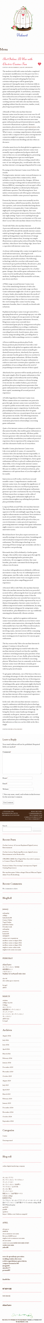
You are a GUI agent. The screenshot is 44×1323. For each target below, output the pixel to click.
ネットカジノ (7, 1016)
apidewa (5, 1212)
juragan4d (6, 1266)
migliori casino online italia (11, 947)
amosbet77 (6, 1268)
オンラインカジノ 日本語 (11, 967)
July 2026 (6, 1040)
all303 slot (6, 1019)
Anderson (28, 67)
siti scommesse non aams (11, 1234)
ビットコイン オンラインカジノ (13, 1014)
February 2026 (7, 1058)
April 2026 (6, 1049)
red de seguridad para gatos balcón (15, 1261)
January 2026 (7, 1063)
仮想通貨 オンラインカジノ (12, 1010)
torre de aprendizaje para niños (13, 1257)
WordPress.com (22, 1322)
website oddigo (8, 1196)
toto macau (6, 1296)
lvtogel (5, 985)
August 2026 (7, 1036)
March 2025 (6, 1094)
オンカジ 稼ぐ (7, 1189)
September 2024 (8, 1121)
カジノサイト (7, 1007)
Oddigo (5, 1005)
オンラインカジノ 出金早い (12, 1184)
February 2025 (7, 1099)
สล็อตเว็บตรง (7, 965)
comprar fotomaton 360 (11, 1263)
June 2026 (6, 1045)
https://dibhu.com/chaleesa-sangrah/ (15, 1214)
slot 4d (5, 979)
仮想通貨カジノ (8, 969)
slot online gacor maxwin (11, 981)
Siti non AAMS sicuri (10, 1236)
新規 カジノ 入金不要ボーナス (13, 1194)
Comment (7, 752)
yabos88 (5, 1247)
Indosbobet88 (7, 918)
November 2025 (8, 1072)
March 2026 (7, 1054)
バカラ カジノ (7, 972)
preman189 (6, 1270)
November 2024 (8, 1112)
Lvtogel (5, 1021)
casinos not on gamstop (10, 938)
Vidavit (22, 35)
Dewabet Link (7, 927)
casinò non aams (8, 1243)
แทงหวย (5, 1231)
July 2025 (6, 1085)
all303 (5, 988)
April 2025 (6, 1090)
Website (6, 789)
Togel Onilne (7, 922)
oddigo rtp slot (7, 1003)
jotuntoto (6, 931)
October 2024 (7, 1117)
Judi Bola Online (8, 925)
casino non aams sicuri (21, 1243)
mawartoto (32, 127)
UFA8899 (6, 936)
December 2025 (8, 1067)
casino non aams (8, 1245)
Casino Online (7, 920)
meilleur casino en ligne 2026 (12, 941)
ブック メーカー (8, 1012)
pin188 (5, 1209)
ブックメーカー (8, 1191)
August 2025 (7, 1081)
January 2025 (7, 1103)
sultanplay (6, 913)
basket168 (6, 934)
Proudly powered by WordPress (14, 1320)
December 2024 (8, 1108)
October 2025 (7, 1076)
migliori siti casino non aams (12, 950)
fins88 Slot (6, 1279)
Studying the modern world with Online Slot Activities (10, 813)
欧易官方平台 (7, 1198)
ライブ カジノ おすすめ (10, 1187)
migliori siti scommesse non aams (14, 1238)
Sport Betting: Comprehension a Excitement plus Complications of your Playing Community (33, 815)
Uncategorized (16, 729)
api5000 (5, 1207)
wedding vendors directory (12, 1259)
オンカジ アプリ (8, 1178)
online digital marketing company (14, 1166)
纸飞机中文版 (7, 1289)
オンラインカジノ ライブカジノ (13, 1180)
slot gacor (6, 1229)
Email (5, 784)
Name (5, 778)
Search (5, 826)
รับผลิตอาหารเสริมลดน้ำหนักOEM (14, 974)
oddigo (5, 915)
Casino (5, 1136)
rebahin (5, 1000)
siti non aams (7, 1241)
